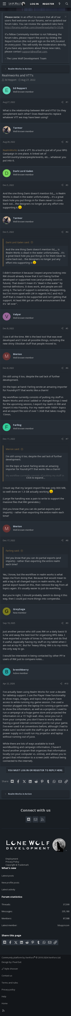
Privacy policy (8, 989)
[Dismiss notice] (65, 17)
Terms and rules (10, 982)
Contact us (7, 975)
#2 (67, 141)
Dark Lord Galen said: (18, 242)
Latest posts (8, 875)
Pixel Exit (17, 962)
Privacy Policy (12, 861)
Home (5, 1003)
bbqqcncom (63, 925)
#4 (67, 231)
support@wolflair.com (34, 51)
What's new (9, 868)
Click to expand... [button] (35, 477)
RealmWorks (10, 150)
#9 (67, 623)
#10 (66, 683)
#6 (67, 367)
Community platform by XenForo (31, 957)
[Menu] (4, 4)
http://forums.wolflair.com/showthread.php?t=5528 (34, 27)
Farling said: (12, 550)
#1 (67, 102)
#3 (67, 185)
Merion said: (13, 449)
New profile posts (10, 882)
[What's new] (59, 3)
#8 (67, 540)
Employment (12, 858)
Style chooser (11, 968)
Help (4, 996)
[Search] (66, 3)
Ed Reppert (11, 79)
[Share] (62, 102)
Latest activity (8, 889)
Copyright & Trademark (17, 864)
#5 (67, 328)
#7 (67, 438)
